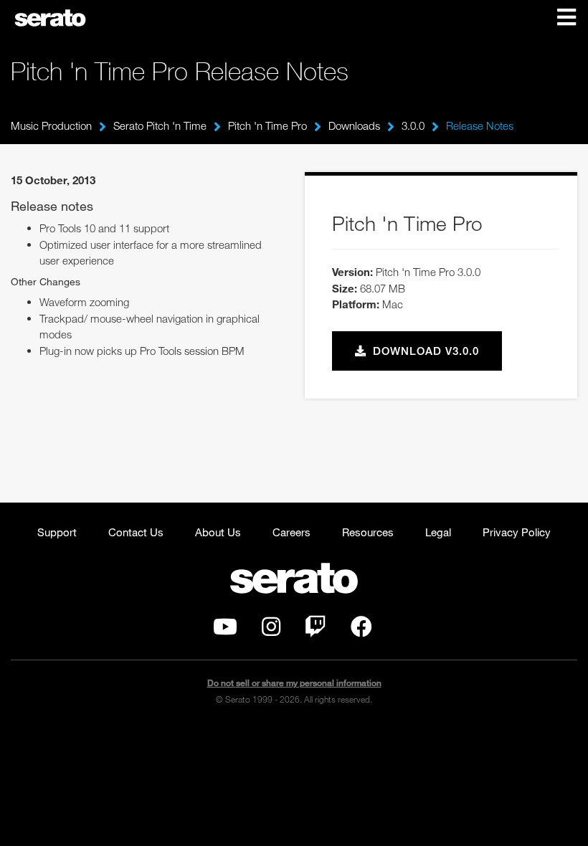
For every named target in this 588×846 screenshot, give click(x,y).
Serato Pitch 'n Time (160, 125)
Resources (368, 532)
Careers (291, 532)
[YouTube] (225, 630)
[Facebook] (361, 630)
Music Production (51, 125)
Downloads (354, 125)
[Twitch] (315, 630)
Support (57, 532)
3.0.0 (413, 125)
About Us (218, 532)
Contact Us (135, 532)
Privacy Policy (517, 532)
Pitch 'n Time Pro (267, 125)
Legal (438, 532)
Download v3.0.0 (424, 350)
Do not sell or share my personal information (294, 683)
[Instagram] (271, 630)
